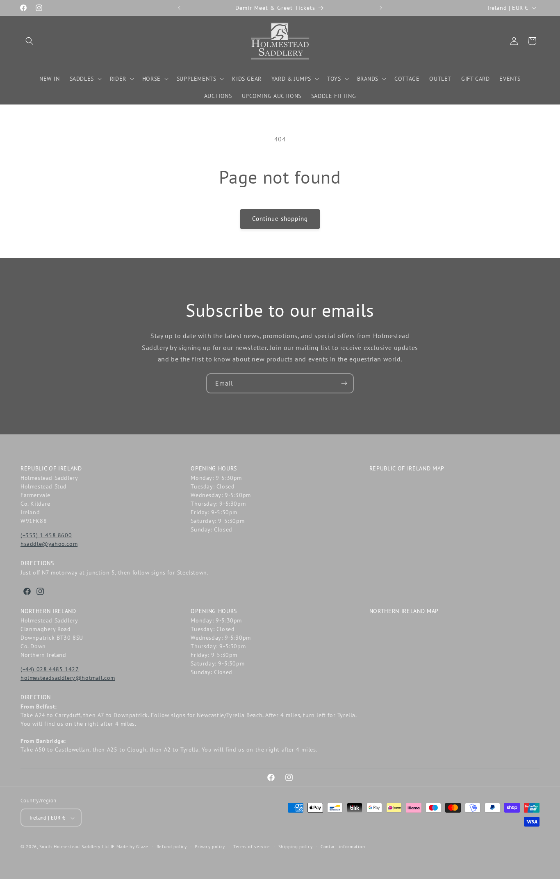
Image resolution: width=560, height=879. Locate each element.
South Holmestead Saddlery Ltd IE (77, 847)
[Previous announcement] (179, 8)
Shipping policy (295, 846)
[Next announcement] (381, 8)
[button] (29, 41)
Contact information (343, 846)
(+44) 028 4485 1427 (49, 669)
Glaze (142, 847)
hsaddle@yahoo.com (48, 543)
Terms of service (251, 846)
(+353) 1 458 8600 (46, 535)
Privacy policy (210, 846)
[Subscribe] (344, 383)
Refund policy (172, 846)
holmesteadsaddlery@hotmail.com (67, 677)
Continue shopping (280, 219)
